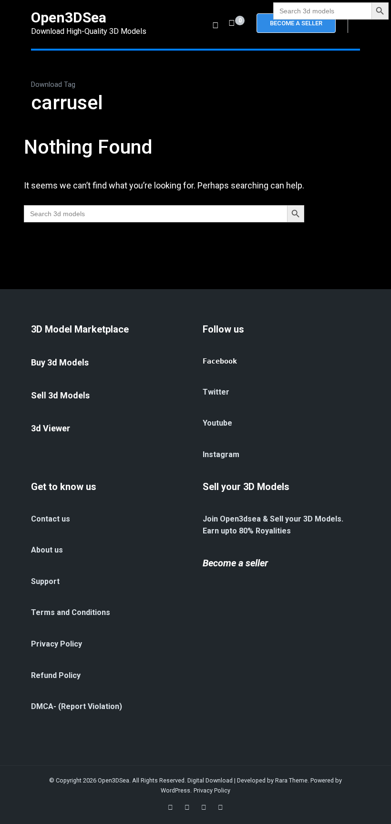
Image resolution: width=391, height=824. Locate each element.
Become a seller (235, 563)
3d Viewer (50, 428)
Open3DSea (68, 17)
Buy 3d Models (60, 362)
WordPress (175, 790)
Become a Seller (296, 23)
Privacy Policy (212, 790)
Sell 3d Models (60, 395)
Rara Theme (291, 780)
